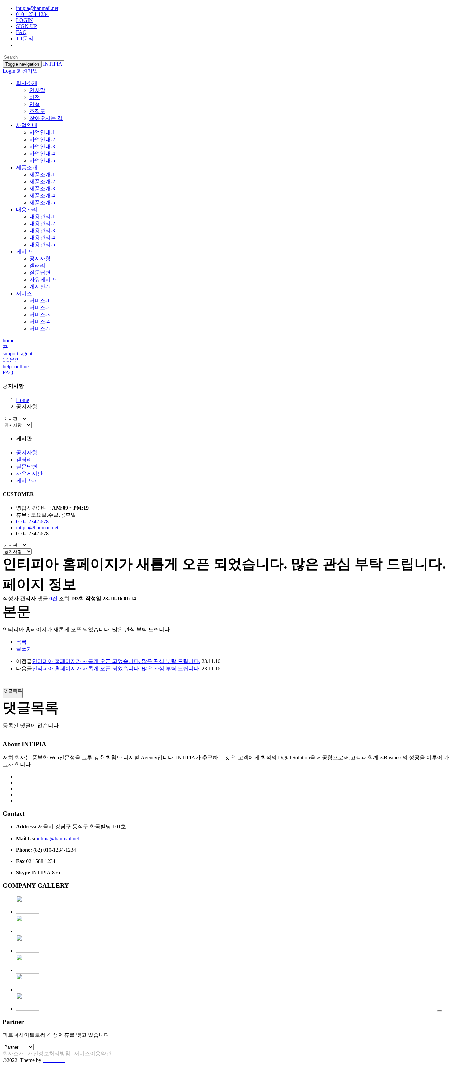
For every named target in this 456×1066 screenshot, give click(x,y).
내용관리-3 (42, 230)
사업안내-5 (42, 160)
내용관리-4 (42, 237)
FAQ (21, 32)
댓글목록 (12, 691)
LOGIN (24, 20)
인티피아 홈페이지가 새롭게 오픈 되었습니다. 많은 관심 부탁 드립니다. (116, 661)
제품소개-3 (42, 188)
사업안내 (26, 125)
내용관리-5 (42, 244)
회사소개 (26, 83)
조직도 (37, 111)
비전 (34, 97)
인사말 (37, 90)
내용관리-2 (42, 223)
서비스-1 (39, 300)
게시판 (24, 251)
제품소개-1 (42, 174)
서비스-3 (39, 314)
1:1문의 (24, 38)
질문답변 (40, 272)
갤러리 (37, 265)
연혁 (34, 104)
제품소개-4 (42, 195)
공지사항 (40, 258)
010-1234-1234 (32, 14)
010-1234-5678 (32, 521)
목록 (21, 642)
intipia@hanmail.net (37, 8)
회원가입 (27, 71)
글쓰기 (24, 649)
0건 (53, 598)
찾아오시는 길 (46, 118)
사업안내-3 (42, 146)
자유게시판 (42, 279)
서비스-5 (39, 328)
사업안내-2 (42, 139)
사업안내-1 (42, 132)
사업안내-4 (42, 153)
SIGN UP (26, 26)
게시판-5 (39, 286)
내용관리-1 (42, 216)
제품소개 (26, 167)
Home (22, 400)
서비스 (24, 293)
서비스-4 (39, 321)
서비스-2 (39, 307)
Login (9, 71)
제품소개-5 (42, 202)
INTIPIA (52, 64)
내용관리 (26, 209)
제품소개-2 (42, 181)
